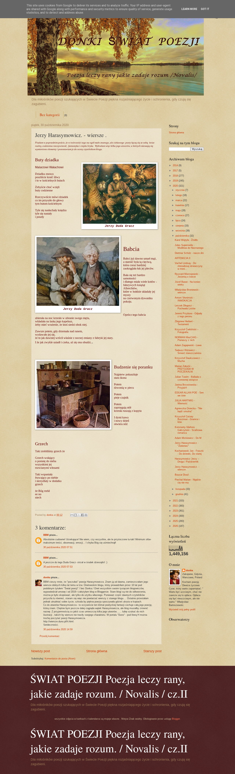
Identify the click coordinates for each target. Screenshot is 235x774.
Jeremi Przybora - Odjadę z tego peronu (188, 315)
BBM (46, 535)
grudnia (180, 494)
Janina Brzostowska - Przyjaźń (186, 386)
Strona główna (96, 651)
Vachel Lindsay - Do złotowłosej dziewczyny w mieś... (189, 266)
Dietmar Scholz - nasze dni (189, 253)
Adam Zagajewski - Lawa (188, 345)
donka (46, 577)
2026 (176, 526)
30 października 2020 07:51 (58, 547)
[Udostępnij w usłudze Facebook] (82, 515)
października (183, 235)
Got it (205, 9)
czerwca (180, 215)
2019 (176, 180)
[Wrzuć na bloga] (75, 515)
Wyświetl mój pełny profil (182, 609)
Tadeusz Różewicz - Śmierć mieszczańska (188, 351)
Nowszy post (40, 651)
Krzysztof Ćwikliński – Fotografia (186, 331)
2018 (176, 175)
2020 (176, 185)
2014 (176, 165)
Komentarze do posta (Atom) (60, 658)
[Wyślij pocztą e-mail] (72, 515)
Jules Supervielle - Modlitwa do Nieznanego (189, 246)
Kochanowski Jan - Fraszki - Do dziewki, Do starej (189, 452)
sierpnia (180, 225)
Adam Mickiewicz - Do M (188, 438)
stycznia (180, 190)
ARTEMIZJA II (182, 258)
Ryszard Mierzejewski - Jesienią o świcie (187, 275)
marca (179, 200)
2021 (176, 500)
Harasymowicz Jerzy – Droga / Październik (187, 460)
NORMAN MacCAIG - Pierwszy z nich (186, 338)
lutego (179, 195)
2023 (176, 510)
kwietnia (180, 205)
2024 (176, 515)
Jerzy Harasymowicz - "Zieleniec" (186, 444)
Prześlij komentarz (49, 636)
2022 (176, 505)
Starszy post (152, 651)
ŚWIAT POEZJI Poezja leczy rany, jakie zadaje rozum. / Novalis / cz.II (109, 686)
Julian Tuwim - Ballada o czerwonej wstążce (188, 378)
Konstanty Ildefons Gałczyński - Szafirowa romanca (188, 430)
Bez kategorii (50, 114)
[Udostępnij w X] (79, 515)
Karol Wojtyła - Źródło (186, 240)
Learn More (189, 9)
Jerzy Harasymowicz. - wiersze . (187, 468)
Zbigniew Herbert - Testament (184, 322)
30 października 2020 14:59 (58, 629)
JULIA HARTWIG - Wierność (185, 402)
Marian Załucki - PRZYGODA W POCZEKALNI (184, 369)
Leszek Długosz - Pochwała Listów (185, 307)
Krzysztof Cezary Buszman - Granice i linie (187, 419)
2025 (176, 521)
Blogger (176, 718)
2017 (176, 170)
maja (178, 210)
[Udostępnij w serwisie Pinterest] (86, 515)
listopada (181, 489)
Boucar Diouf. (182, 474)
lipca (178, 220)
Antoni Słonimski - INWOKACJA (184, 299)
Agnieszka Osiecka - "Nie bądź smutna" (188, 410)
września (181, 230)
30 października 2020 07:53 (58, 566)
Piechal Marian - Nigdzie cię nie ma (188, 481)
